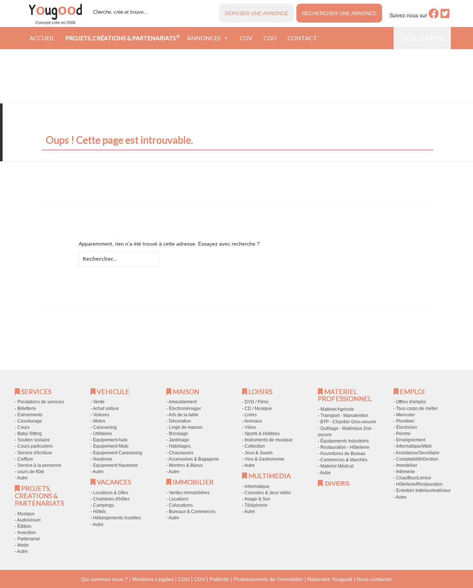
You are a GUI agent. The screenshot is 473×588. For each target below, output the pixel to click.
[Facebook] (434, 15)
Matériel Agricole (337, 409)
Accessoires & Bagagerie (194, 459)
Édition (24, 526)
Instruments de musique (269, 439)
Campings (103, 505)
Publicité (219, 579)
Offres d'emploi (411, 401)
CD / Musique (258, 408)
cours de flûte (30, 471)
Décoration (180, 421)
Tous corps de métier (417, 408)
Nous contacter (374, 579)
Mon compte (422, 37)
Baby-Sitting (29, 433)
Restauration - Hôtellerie (345, 447)
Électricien (406, 427)
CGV (246, 37)
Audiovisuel (29, 520)
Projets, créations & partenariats (122, 37)
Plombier (405, 421)
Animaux (253, 421)
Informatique (257, 486)
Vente (99, 401)
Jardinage (179, 439)
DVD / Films (256, 401)
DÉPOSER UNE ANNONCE (256, 13)
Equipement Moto (111, 446)
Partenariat (28, 538)
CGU (269, 37)
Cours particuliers (35, 446)
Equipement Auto (110, 439)
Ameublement (183, 401)
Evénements (29, 414)
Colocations (181, 505)
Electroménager (185, 408)
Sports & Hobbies (262, 433)
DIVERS (336, 483)
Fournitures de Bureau (342, 453)
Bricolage (178, 433)
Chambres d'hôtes (111, 499)
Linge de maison (186, 427)
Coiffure (25, 459)
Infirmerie (405, 471)
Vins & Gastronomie (265, 459)
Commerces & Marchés (343, 459)
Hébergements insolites (117, 517)
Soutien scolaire (33, 439)
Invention (26, 532)
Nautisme (102, 459)
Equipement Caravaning (117, 452)
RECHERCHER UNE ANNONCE (339, 13)
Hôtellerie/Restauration (419, 484)
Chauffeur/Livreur (413, 478)
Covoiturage (29, 421)
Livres (251, 414)
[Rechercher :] (119, 259)
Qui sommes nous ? (104, 579)
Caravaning (105, 427)
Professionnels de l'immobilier (268, 579)
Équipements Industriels (344, 441)
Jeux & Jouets (259, 452)
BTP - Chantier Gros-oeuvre (348, 421)
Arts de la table (183, 414)
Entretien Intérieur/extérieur (423, 490)
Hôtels (99, 511)
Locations (178, 499)
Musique (26, 513)
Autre (22, 478)
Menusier (405, 414)
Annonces (204, 37)
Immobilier (406, 465)
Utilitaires (102, 433)
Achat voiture (106, 408)
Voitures (101, 414)
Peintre (403, 433)
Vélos (250, 427)
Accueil (42, 37)
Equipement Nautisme (115, 465)
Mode (23, 545)
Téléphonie (256, 505)
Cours (23, 427)
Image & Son (257, 499)
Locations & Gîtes (110, 492)
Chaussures (181, 452)
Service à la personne (39, 465)
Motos (99, 421)
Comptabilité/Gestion (417, 459)
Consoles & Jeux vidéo (268, 492)
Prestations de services (40, 401)
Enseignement (410, 439)
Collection (255, 446)
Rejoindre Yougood (329, 579)
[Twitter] (445, 15)
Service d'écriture (34, 452)
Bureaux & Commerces (192, 511)
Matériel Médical (337, 466)
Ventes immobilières (189, 492)
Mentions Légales (153, 579)
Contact (302, 37)
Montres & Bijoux (186, 465)
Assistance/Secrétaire (417, 452)
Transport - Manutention (344, 415)
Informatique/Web (414, 446)
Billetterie (26, 408)
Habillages (180, 446)
